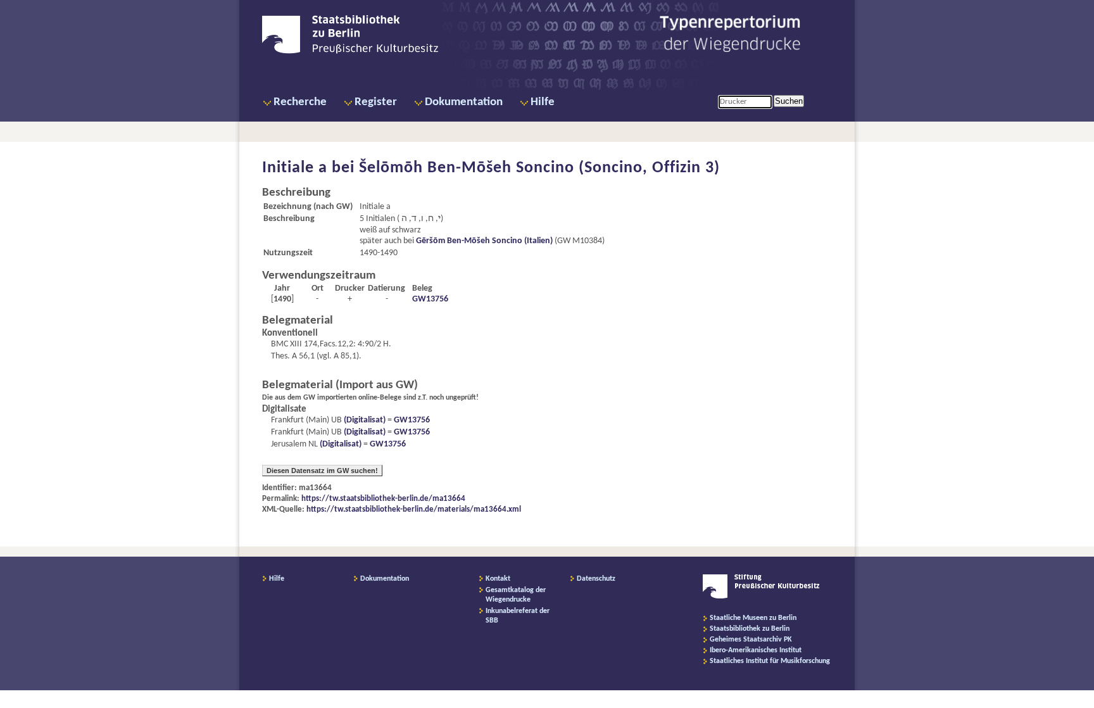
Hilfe (543, 102)
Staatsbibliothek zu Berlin (749, 629)
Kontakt (498, 579)
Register (376, 102)
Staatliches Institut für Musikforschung (770, 661)
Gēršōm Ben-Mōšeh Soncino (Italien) (484, 241)
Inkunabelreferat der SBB (518, 615)
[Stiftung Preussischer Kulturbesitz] (761, 596)
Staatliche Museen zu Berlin (753, 618)
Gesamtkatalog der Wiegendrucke (516, 595)
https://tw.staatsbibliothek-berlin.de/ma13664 (383, 499)
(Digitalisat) (364, 420)
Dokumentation (464, 102)
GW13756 (430, 299)
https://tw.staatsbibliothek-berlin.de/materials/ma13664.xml (413, 509)
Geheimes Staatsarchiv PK (751, 639)
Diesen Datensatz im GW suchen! (322, 470)
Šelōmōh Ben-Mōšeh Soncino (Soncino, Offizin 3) (539, 168)
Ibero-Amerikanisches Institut (756, 650)
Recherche (300, 102)
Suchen (789, 101)
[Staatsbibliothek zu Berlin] (350, 52)
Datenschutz (596, 579)
